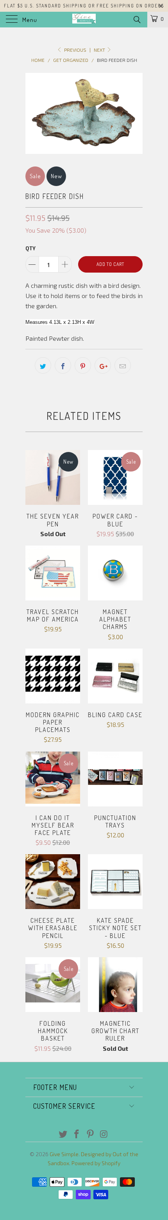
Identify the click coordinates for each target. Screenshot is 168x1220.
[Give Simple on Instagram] (104, 1134)
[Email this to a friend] (122, 365)
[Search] (136, 19)
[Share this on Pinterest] (83, 365)
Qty (30, 248)
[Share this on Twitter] (43, 365)
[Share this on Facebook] (63, 365)
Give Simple (64, 1154)
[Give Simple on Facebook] (77, 1134)
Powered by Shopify (95, 1163)
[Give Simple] (84, 19)
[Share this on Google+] (103, 365)
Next (100, 49)
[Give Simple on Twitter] (63, 1134)
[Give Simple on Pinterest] (91, 1134)
